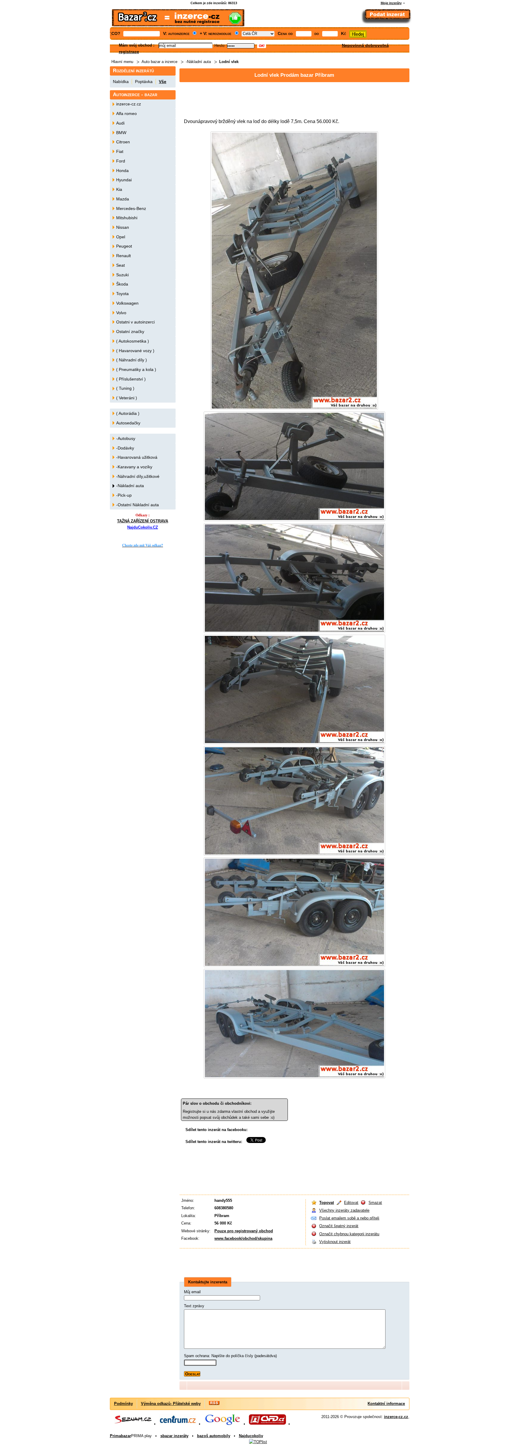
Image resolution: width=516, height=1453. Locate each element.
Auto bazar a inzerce (159, 61)
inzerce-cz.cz (396, 1416)
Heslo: (219, 45)
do (316, 33)
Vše (162, 81)
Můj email (192, 1292)
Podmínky (123, 1403)
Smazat (375, 1202)
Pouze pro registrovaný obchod (243, 1231)
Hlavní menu (122, 61)
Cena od (285, 33)
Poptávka (144, 81)
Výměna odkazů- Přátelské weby (171, 1403)
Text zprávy (194, 1306)
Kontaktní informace (386, 1403)
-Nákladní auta (198, 61)
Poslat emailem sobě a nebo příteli (349, 1218)
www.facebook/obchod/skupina (243, 1238)
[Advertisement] (288, 97)
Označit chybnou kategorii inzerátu (349, 1234)
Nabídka (121, 81)
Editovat (351, 1202)
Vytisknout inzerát (335, 1241)
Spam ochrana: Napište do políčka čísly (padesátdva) (230, 1356)
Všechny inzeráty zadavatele (344, 1210)
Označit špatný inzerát (338, 1226)
